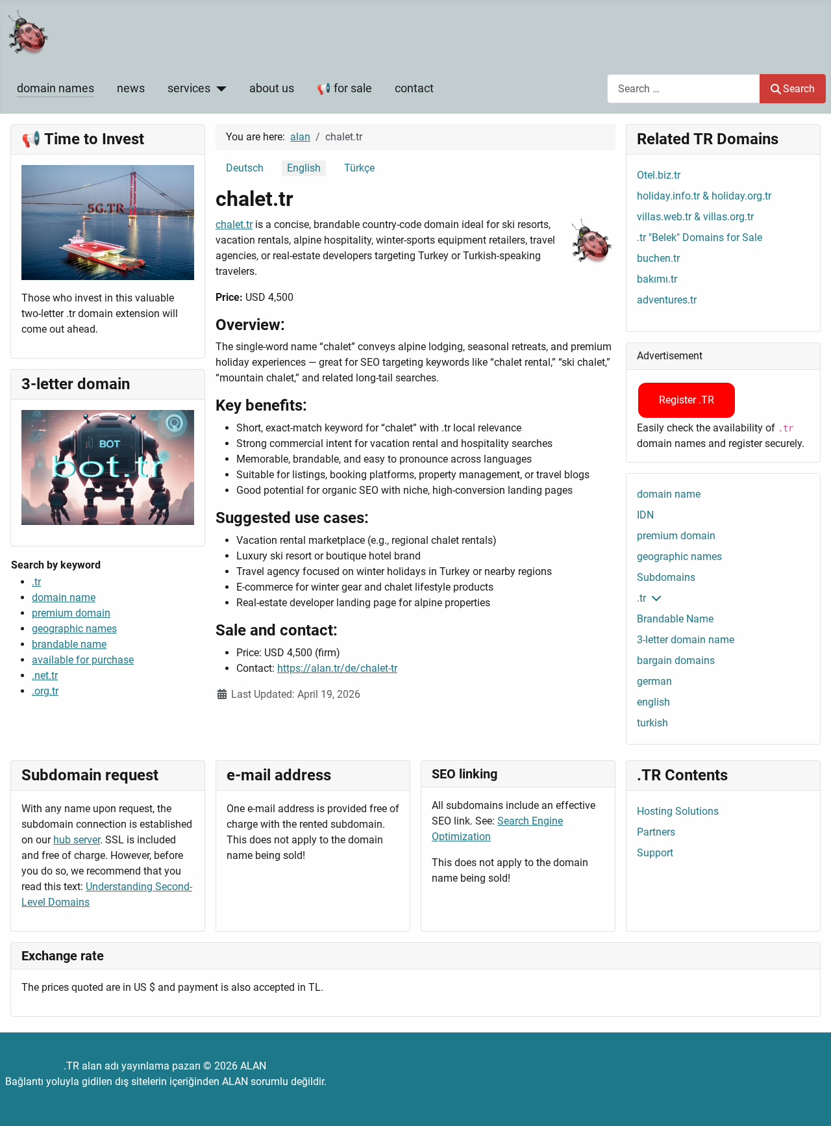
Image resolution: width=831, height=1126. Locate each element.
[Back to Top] (808, 1102)
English (304, 168)
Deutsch (245, 168)
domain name (63, 597)
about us (271, 88)
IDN (645, 515)
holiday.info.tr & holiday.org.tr (704, 196)
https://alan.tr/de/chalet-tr (337, 668)
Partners (656, 832)
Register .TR (686, 400)
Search (799, 89)
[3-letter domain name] (107, 467)
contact (414, 88)
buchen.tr (658, 258)
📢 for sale (344, 88)
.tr (36, 582)
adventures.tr (667, 300)
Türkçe (359, 168)
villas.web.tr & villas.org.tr (695, 217)
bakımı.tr (657, 279)
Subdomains (666, 577)
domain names (55, 88)
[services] (218, 88)
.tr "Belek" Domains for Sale (699, 237)
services (188, 88)
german (654, 681)
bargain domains (676, 660)
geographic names (74, 628)
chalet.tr (234, 224)
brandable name (69, 644)
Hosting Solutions (678, 811)
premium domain (71, 613)
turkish (652, 723)
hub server (76, 840)
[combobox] (683, 88)
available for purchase (83, 660)
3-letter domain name (685, 639)
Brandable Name (675, 619)
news (131, 88)
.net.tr (45, 675)
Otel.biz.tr (658, 175)
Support (655, 853)
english (653, 702)
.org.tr (45, 691)
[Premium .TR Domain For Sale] (107, 222)
